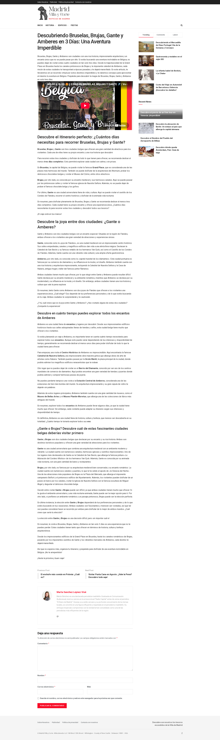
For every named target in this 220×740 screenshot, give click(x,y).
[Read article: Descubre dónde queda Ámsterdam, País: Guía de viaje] (146, 151)
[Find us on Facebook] (182, 733)
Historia (50, 25)
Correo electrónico (46, 687)
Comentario (43, 643)
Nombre (41, 675)
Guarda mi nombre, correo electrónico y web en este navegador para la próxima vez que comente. (81, 698)
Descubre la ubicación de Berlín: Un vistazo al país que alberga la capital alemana (169, 127)
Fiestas (74, 25)
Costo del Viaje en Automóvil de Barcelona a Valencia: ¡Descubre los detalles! (169, 87)
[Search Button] (182, 25)
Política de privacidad (66, 2)
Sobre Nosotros (42, 2)
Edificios (62, 25)
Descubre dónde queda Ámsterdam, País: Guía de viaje (167, 150)
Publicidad (53, 2)
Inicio (40, 25)
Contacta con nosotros (83, 2)
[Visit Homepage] (54, 13)
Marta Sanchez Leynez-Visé (71, 592)
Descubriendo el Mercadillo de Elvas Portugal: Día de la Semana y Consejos (168, 45)
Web (89, 687)
